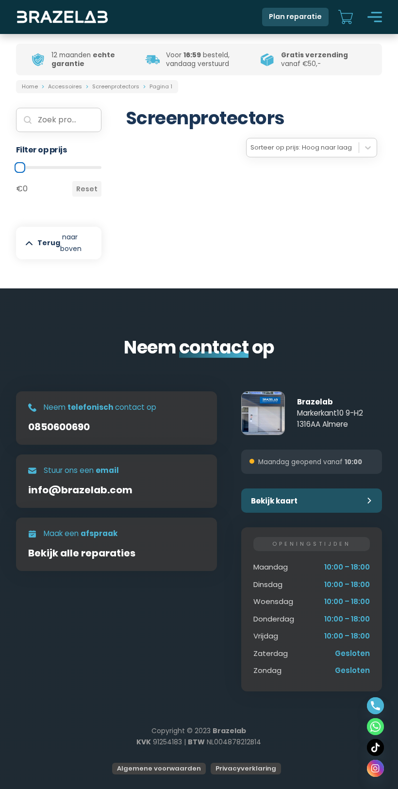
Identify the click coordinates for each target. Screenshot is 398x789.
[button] (311, 500)
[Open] (374, 17)
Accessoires (65, 86)
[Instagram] (375, 768)
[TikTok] (375, 747)
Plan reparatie (295, 16)
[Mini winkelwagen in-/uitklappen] (345, 17)
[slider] (20, 167)
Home (30, 86)
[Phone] (375, 705)
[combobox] (302, 147)
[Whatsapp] (375, 726)
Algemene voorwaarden (159, 768)
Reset (87, 189)
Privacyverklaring (246, 768)
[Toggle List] (368, 147)
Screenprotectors (115, 86)
